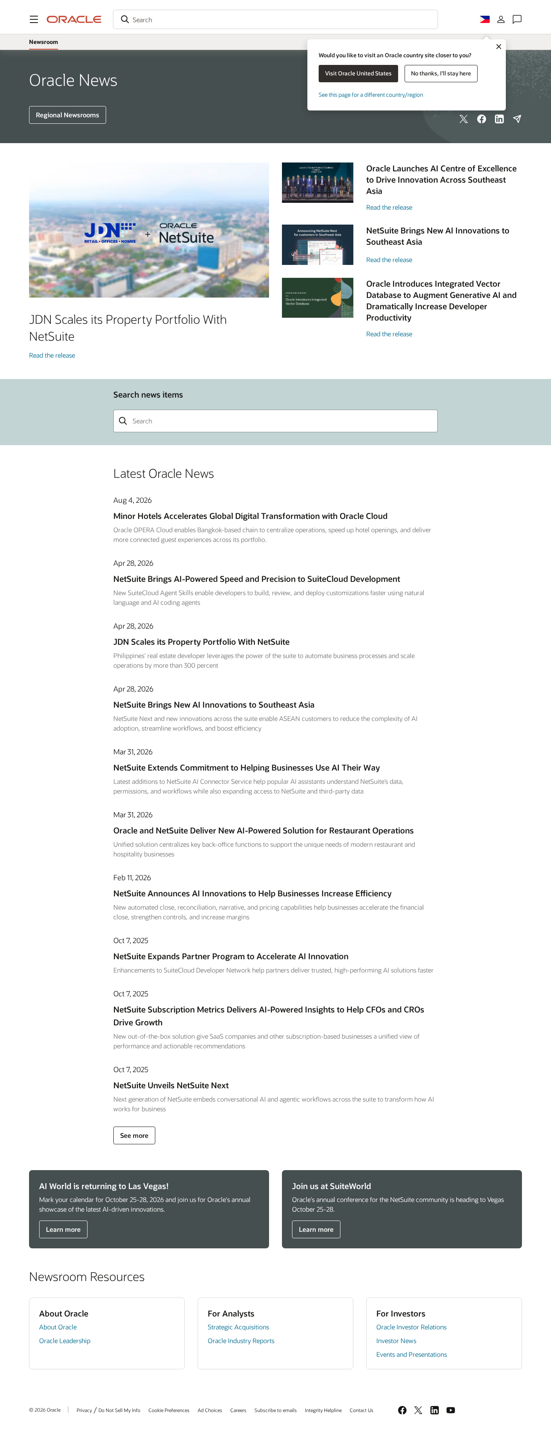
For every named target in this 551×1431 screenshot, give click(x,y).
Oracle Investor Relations (411, 1327)
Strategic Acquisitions (238, 1327)
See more (134, 1135)
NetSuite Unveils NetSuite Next (171, 1085)
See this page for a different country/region (371, 94)
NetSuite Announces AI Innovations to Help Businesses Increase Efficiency (252, 893)
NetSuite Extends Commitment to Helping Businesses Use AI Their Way (246, 767)
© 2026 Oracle (45, 1409)
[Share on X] (464, 119)
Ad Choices (210, 1410)
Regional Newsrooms (67, 114)
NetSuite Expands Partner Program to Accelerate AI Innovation (231, 956)
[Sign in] (501, 19)
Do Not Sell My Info (119, 1410)
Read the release (52, 355)
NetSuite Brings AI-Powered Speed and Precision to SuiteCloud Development (256, 578)
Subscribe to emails (276, 1410)
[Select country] (485, 19)
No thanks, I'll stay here (441, 73)
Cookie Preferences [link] (169, 1410)
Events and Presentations (411, 1354)
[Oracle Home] (74, 19)
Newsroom (43, 42)
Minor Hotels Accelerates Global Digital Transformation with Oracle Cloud (250, 515)
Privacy (84, 1410)
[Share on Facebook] (481, 119)
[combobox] (275, 19)
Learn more (63, 1229)
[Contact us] (517, 19)
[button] (34, 19)
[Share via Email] (517, 119)
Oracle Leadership (64, 1340)
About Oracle (58, 1327)
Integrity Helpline (323, 1410)
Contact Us (362, 1410)
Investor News (396, 1340)
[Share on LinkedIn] (499, 119)
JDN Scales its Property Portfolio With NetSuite (201, 641)
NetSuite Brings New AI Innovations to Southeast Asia (214, 704)
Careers (238, 1410)
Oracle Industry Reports (241, 1340)
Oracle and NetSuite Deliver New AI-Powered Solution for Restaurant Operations (263, 830)
